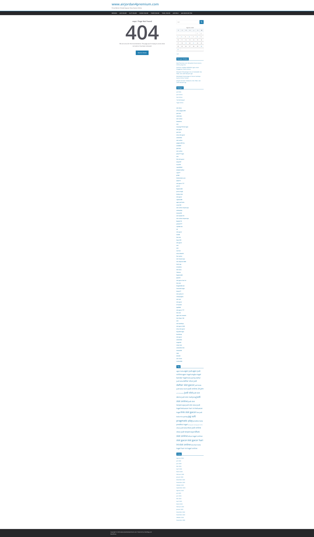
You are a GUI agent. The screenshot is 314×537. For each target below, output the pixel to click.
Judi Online (123, 13)
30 (201, 46)
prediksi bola (198, 421)
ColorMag (146, 532)
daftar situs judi (190, 381)
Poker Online (155, 13)
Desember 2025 (180, 479)
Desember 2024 (180, 512)
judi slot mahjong (188, 397)
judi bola (198, 385)
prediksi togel (182, 424)
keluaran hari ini (188, 408)
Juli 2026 (178, 461)
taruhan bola (196, 445)
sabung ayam (191, 424)
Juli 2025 (178, 493)
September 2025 (180, 488)
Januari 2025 (179, 509)
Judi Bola (176, 13)
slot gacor (181, 440)
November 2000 (180, 520)
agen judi (188, 371)
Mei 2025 (178, 498)
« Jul (177, 54)
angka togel (196, 374)
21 (193, 43)
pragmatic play (184, 420)
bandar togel (181, 377)
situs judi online (194, 427)
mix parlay (184, 417)
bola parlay (191, 378)
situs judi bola (181, 428)
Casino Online (143, 13)
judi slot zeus (191, 405)
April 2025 (179, 501)
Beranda (114, 13)
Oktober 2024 (180, 517)
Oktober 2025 (180, 485)
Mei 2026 (178, 466)
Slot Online (133, 13)
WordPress (113, 534)
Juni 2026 (178, 463)
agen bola (180, 371)
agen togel (186, 374)
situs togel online (195, 436)
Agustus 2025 (180, 490)
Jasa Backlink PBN (186, 13)
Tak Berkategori (180, 100)
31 (178, 49)
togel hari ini (181, 448)
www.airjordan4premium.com (135, 4)
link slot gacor (188, 412)
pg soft (192, 416)
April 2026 (179, 469)
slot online (185, 444)
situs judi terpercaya (185, 432)
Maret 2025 (179, 504)
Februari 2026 (180, 474)
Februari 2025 (180, 506)
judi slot (188, 392)
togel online (192, 448)
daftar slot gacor (185, 385)
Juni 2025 (178, 496)
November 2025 (180, 482)
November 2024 (180, 515)
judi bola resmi (182, 389)
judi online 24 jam (196, 388)
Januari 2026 (179, 477)
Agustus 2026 (180, 458)
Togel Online (166, 13)
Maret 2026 (179, 471)
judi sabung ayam (180, 393)
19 (186, 43)
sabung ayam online (198, 424)
